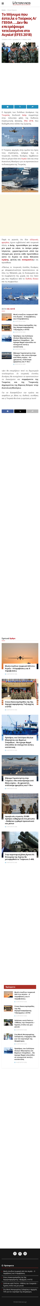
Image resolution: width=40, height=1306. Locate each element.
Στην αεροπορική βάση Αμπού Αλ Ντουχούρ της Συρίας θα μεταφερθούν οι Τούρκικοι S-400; (19, 856)
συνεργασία (27, 259)
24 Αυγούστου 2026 (19, 321)
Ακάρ (24, 115)
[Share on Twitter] (20, 107)
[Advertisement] (20, 84)
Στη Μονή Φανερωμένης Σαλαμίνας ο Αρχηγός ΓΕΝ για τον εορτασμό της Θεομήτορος (25, 1037)
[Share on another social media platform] (32, 107)
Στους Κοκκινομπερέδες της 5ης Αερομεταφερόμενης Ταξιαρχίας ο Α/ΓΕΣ (25, 327)
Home (4, 10)
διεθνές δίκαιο (32, 278)
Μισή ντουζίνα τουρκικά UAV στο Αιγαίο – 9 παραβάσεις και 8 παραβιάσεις (25, 316)
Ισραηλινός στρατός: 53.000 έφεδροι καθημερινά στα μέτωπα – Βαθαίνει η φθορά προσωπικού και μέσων (20, 820)
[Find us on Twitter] (20, 1254)
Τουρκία (5, 115)
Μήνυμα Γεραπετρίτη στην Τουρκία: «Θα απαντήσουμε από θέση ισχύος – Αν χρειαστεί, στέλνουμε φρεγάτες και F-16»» (24, 357)
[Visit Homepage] (21, 3)
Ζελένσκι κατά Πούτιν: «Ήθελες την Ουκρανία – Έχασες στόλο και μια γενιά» (24, 1023)
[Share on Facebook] (8, 107)
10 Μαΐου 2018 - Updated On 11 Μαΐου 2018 (16, 39)
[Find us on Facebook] (15, 1253)
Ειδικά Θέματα (12, 10)
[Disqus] (20, 897)
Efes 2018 (28, 121)
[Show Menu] (3, 3)
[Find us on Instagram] (25, 1253)
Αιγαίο (24, 158)
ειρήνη (5, 259)
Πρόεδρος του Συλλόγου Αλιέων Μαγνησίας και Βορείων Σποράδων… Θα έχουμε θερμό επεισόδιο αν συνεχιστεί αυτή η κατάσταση (24, 341)
